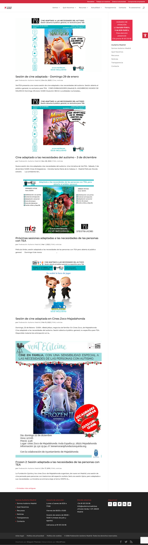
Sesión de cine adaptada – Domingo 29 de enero (47, 76)
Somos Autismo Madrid (121, 48)
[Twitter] (120, 504)
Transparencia (110, 8)
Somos (55, 8)
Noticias (114, 59)
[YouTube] (129, 504)
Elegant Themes (34, 542)
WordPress (60, 542)
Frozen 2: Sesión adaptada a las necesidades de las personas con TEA (57, 463)
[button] (145, 35)
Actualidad (95, 8)
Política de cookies (54, 536)
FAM (54, 161)
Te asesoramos (134, 8)
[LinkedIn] (124, 504)
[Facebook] (115, 504)
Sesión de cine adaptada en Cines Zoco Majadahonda (50, 318)
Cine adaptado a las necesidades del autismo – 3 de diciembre (56, 157)
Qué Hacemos (68, 8)
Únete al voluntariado (119, 1)
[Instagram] (110, 504)
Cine (54, 80)
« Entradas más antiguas (25, 488)
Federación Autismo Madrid (29, 80)
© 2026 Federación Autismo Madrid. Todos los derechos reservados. (90, 536)
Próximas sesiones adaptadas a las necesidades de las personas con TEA (56, 239)
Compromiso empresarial (136, 1)
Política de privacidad (35, 536)
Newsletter (90, 1)
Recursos (82, 8)
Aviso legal (19, 536)
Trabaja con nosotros (103, 1)
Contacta (122, 8)
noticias (60, 80)
